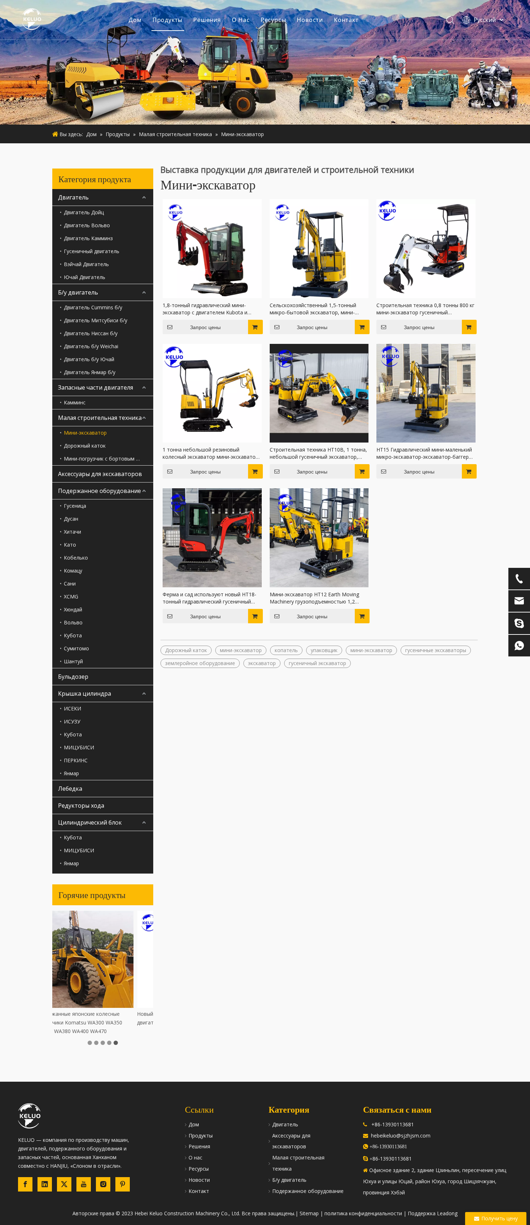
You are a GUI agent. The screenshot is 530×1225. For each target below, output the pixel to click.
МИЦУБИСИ (79, 747)
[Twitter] (64, 1184)
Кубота (73, 635)
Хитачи (72, 531)
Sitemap (309, 1213)
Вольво (73, 622)
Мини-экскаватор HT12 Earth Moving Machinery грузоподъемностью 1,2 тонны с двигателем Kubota (314, 598)
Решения (207, 20)
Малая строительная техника (100, 418)
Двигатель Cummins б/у (93, 307)
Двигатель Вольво (87, 225)
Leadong (447, 1213)
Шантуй (73, 661)
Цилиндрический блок (90, 822)
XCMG (71, 596)
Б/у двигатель (78, 292)
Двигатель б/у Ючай (89, 359)
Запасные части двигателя (95, 387)
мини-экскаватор (241, 650)
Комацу (73, 570)
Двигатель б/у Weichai (91, 346)
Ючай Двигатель (84, 277)
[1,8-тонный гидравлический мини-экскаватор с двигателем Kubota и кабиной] (212, 247)
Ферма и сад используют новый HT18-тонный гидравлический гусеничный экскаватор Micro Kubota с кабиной (209, 598)
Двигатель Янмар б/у (89, 372)
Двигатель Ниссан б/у (91, 333)
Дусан (71, 518)
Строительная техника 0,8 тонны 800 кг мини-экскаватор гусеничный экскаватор (425, 309)
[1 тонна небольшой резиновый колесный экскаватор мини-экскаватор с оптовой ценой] (212, 392)
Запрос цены (205, 327)
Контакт (346, 20)
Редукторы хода (81, 805)
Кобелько (76, 557)
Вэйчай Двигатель (86, 264)
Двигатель (73, 197)
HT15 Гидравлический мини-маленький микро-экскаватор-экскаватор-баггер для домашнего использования (424, 453)
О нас (195, 1157)
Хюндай (73, 609)
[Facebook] (25, 1184)
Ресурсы (273, 20)
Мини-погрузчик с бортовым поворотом (108, 458)
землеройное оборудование (200, 663)
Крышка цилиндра (84, 693)
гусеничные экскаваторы (435, 650)
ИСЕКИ (72, 708)
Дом (135, 20)
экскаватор (262, 663)
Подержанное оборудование (99, 491)
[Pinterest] (122, 1184)
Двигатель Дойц (84, 212)
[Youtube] (83, 1184)
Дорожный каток (85, 445)
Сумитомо (76, 648)
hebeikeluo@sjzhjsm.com (400, 1135)
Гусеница (75, 505)
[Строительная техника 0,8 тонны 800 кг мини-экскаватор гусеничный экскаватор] (426, 247)
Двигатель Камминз (88, 238)
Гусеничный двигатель (91, 251)
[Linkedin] (44, 1184)
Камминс (74, 402)
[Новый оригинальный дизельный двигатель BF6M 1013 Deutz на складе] (102, 959)
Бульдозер (73, 677)
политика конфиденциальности (363, 1213)
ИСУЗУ (72, 721)
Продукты (167, 20)
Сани (70, 583)
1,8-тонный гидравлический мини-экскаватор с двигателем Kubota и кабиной (205, 309)
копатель (286, 650)
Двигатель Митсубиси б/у (95, 320)
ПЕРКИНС (76, 760)
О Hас (241, 20)
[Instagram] (103, 1184)
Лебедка (70, 789)
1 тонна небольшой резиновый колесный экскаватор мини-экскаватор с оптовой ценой (211, 453)
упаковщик (324, 650)
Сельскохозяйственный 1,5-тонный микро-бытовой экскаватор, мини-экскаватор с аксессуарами (313, 309)
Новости (310, 20)
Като (70, 544)
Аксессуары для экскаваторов (100, 474)
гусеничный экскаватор (317, 663)
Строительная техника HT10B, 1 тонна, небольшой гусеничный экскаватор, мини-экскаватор (318, 453)
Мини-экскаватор (85, 432)
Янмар (71, 773)
